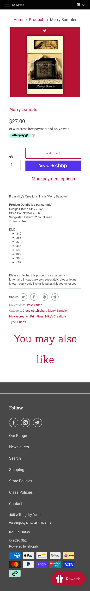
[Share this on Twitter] (22, 297)
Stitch (25, 540)
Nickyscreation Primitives (26, 316)
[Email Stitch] (38, 422)
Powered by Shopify (24, 546)
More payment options (53, 178)
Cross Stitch (34, 305)
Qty (11, 156)
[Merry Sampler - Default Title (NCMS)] (45, 62)
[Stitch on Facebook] (14, 422)
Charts (21, 322)
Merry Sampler (57, 310)
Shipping (16, 469)
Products (37, 19)
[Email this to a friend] (54, 297)
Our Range (18, 435)
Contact (15, 503)
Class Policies (21, 492)
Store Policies (20, 481)
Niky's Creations (56, 316)
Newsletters (19, 447)
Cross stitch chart (35, 310)
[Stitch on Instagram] (26, 422)
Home (18, 19)
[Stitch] (45, 4)
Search (15, 458)
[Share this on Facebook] (33, 297)
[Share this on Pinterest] (44, 297)
